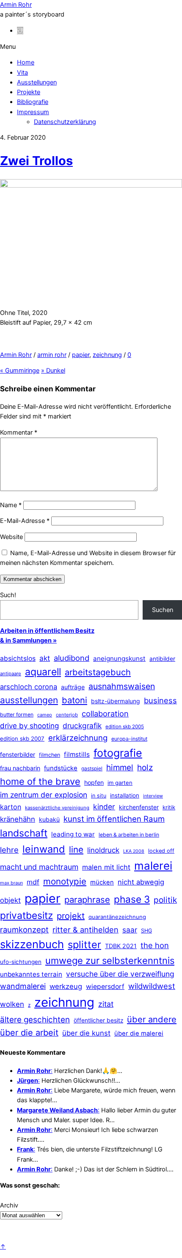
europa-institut (129, 739)
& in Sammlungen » (28, 640)
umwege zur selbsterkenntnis (109, 960)
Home (25, 62)
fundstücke (60, 768)
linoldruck (103, 850)
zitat (105, 1004)
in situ (98, 795)
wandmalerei (23, 986)
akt (44, 658)
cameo (44, 715)
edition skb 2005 (124, 727)
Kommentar (18, 432)
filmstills (77, 754)
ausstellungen (29, 700)
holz (145, 767)
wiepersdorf (105, 987)
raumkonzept (24, 929)
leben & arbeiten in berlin (129, 834)
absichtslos (18, 658)
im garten (120, 782)
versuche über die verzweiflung (120, 973)
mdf (33, 882)
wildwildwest (151, 986)
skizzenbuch (32, 944)
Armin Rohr (16, 355)
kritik (169, 807)
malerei (153, 865)
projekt (71, 916)
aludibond (71, 658)
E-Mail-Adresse (25, 521)
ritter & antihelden (85, 929)
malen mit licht (106, 867)
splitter (84, 944)
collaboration (105, 713)
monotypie (64, 881)
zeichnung (107, 355)
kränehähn (17, 819)
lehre (9, 849)
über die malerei (138, 1033)
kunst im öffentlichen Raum (114, 818)
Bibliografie (32, 102)
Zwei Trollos (36, 160)
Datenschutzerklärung (65, 122)
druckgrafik (82, 725)
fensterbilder (17, 754)
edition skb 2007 (22, 738)
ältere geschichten (35, 1020)
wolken (12, 1004)
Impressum (33, 112)
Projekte (28, 92)
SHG (146, 930)
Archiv (9, 1205)
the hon (155, 945)
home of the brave (40, 781)
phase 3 (132, 899)
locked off (161, 851)
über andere (151, 1019)
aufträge (73, 687)
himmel (119, 767)
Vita (22, 72)
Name (11, 505)
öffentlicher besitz (98, 1020)
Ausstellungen (37, 82)
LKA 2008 (133, 851)
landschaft (23, 833)
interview (153, 796)
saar (129, 929)
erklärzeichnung (78, 737)
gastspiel (91, 768)
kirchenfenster (139, 807)
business (160, 700)
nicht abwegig (141, 882)
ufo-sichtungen (20, 961)
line (76, 849)
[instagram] (20, 30)
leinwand (43, 849)
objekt (10, 900)
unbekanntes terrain (31, 974)
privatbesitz (26, 915)
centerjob (67, 715)
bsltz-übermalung (115, 701)
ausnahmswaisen (121, 686)
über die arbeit (29, 1033)
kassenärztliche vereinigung (57, 808)
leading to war (73, 834)
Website (11, 537)
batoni (74, 700)
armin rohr (51, 355)
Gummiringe (19, 370)
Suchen (162, 610)
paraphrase (87, 899)
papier (80, 355)
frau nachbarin (20, 768)
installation (124, 795)
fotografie (118, 753)
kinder (104, 806)
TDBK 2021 (121, 945)
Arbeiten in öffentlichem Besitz (47, 631)
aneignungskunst (119, 658)
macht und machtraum (39, 866)
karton (10, 807)
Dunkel (53, 370)
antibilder (162, 658)
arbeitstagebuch (98, 672)
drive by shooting (29, 726)
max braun (11, 883)
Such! (8, 595)
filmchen (49, 755)
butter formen (16, 714)
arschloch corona (28, 686)
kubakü (49, 819)
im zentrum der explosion (43, 794)
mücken (102, 882)
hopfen (94, 782)
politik (165, 900)
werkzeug (66, 986)
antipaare (10, 674)
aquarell (43, 672)
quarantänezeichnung (117, 916)
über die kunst (86, 1033)
